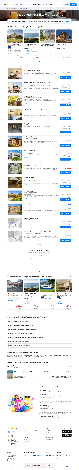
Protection (26, 444)
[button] (67, 27)
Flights (36, 430)
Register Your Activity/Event (51, 441)
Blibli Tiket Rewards (60, 1)
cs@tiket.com (13, 436)
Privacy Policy (48, 435)
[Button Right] (70, 366)
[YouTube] (66, 455)
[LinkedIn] (63, 455)
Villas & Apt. (37, 435)
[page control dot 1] (39, 271)
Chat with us (13, 432)
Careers (25, 435)
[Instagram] (69, 455)
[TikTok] (57, 458)
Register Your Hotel (49, 439)
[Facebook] (57, 455)
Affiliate (25, 439)
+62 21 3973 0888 (14, 444)
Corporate (26, 437)
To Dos (36, 437)
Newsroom (26, 432)
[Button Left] (67, 366)
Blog (25, 430)
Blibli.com (26, 446)
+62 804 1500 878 (14, 441)
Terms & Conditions (49, 437)
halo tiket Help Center (50, 430)
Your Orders (67, 1)
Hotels (36, 432)
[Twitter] (60, 455)
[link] (66, 4)
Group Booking (48, 432)
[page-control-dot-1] (39, 61)
